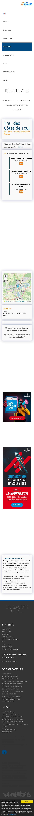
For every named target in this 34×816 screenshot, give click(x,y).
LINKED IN (5, 727)
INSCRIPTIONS (6, 632)
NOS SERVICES (6, 674)
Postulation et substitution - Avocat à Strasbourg (17, 785)
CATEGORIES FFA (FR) (8, 712)
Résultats (7, 47)
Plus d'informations (11, 814)
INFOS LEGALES (7, 732)
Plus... (5, 80)
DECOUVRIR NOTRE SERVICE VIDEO (13, 691)
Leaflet (7, 301)
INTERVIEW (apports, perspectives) (12, 719)
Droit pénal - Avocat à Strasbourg (12, 768)
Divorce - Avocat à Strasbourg (11, 763)
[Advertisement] (17, 247)
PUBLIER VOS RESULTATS (10, 679)
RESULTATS (5, 634)
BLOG (4, 642)
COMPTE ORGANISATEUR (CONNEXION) (14, 681)
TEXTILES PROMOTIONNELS (11, 699)
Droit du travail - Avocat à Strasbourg (13, 775)
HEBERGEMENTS (7, 649)
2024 (20, 147)
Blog (5, 63)
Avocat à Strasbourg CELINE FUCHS (13, 737)
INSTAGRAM (6, 647)
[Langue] (17, 13)
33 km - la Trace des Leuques (21, 158)
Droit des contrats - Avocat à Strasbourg (14, 778)
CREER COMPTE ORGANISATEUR (12, 684)
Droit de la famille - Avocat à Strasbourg (14, 765)
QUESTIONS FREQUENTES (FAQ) (12, 717)
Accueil (6, 22)
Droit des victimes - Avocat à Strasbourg (14, 770)
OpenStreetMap (20, 301)
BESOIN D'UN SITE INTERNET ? (11, 696)
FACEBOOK (5, 644)
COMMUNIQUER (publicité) (10, 689)
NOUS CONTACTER (8, 701)
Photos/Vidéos (8, 55)
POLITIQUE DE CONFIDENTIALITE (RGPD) (15, 724)
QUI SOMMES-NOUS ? (9, 729)
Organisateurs (9, 72)
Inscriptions (7, 38)
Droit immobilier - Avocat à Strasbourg (14, 773)
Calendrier (7, 30)
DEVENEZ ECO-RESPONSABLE (11, 686)
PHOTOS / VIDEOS (7, 637)
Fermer (26, 801)
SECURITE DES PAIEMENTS (10, 722)
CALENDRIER (6, 629)
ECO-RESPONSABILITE (9, 639)
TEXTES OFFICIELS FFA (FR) (10, 714)
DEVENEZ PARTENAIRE (9, 661)
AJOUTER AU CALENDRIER (10, 676)
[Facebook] (4, 752)
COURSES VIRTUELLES (9, 694)
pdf (21, 163)
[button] (18, 286)
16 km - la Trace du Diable (21, 171)
